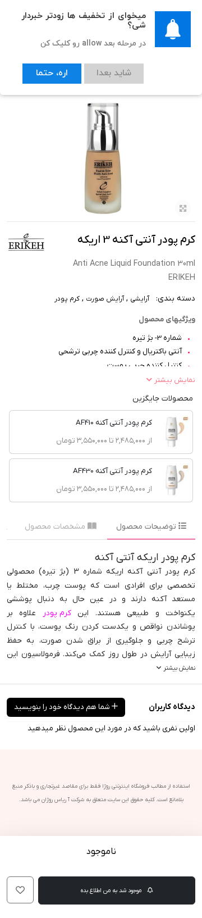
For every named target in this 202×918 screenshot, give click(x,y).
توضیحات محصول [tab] (147, 526)
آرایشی (139, 298)
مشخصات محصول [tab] (56, 526)
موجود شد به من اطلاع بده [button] (112, 890)
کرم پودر (67, 298)
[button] (20, 889)
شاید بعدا (96, 71)
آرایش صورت (105, 298)
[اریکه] (26, 241)
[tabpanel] (101, 612)
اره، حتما (46, 71)
